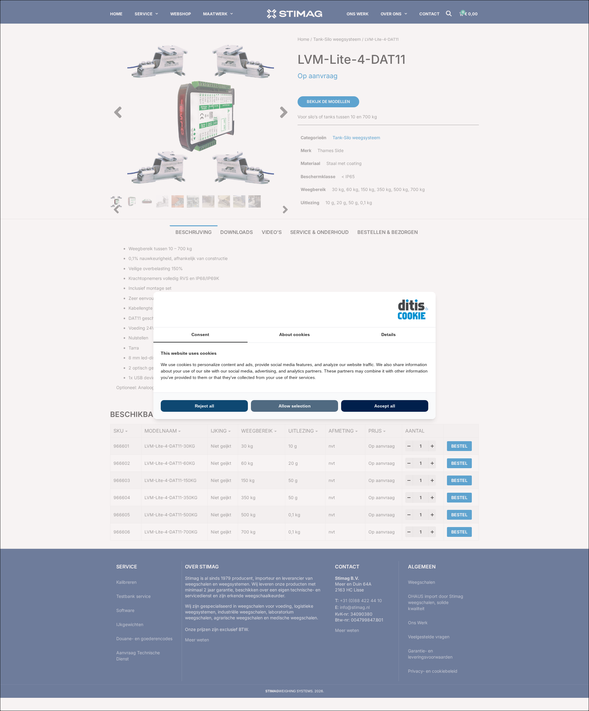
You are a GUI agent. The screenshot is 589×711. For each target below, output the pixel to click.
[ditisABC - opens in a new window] (413, 309)
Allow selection (295, 405)
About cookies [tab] (294, 334)
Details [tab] (388, 334)
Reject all (204, 405)
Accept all (384, 405)
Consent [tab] (200, 334)
